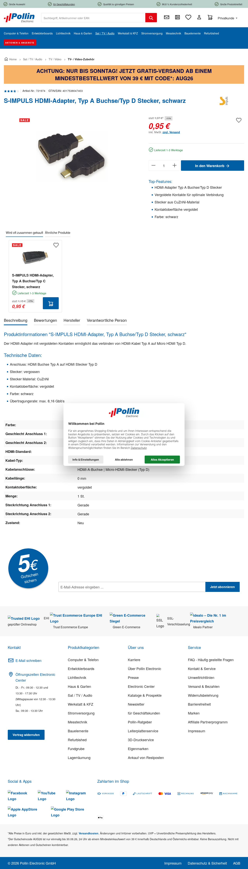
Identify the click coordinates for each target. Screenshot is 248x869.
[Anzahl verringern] (153, 165)
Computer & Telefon (83, 659)
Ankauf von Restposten (146, 757)
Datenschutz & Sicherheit (207, 863)
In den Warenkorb (210, 165)
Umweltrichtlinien (201, 677)
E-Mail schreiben (28, 660)
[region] (72, 156)
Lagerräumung (79, 757)
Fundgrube (76, 748)
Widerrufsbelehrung (203, 695)
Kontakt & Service (202, 668)
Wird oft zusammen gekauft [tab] (24, 232)
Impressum (196, 730)
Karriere (134, 659)
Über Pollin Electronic (144, 668)
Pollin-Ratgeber (140, 721)
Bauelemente (78, 730)
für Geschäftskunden (144, 712)
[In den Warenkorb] (51, 303)
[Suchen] (151, 17)
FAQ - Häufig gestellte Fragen (211, 659)
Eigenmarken (138, 748)
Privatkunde (226, 18)
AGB (236, 863)
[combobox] (93, 17)
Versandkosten (88, 833)
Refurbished (77, 739)
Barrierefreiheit (199, 704)
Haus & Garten (79, 686)
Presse (133, 677)
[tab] (15, 321)
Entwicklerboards (81, 668)
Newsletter (136, 704)
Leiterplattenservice (143, 730)
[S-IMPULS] (224, 102)
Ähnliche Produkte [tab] (57, 232)
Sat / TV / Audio (80, 695)
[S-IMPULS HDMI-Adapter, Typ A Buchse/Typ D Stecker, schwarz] (72, 157)
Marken (194, 712)
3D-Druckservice (141, 739)
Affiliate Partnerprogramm (208, 721)
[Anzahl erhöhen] (174, 165)
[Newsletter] (167, 17)
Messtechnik (77, 721)
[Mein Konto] (199, 17)
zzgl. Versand (171, 132)
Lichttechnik (77, 677)
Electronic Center (141, 686)
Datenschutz (83, 595)
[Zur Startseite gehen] (19, 17)
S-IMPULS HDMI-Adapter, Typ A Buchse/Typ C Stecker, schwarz (33, 281)
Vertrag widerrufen (26, 734)
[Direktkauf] (177, 17)
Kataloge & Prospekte (145, 695)
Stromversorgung (81, 712)
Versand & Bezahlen (204, 686)
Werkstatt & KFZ (80, 704)
